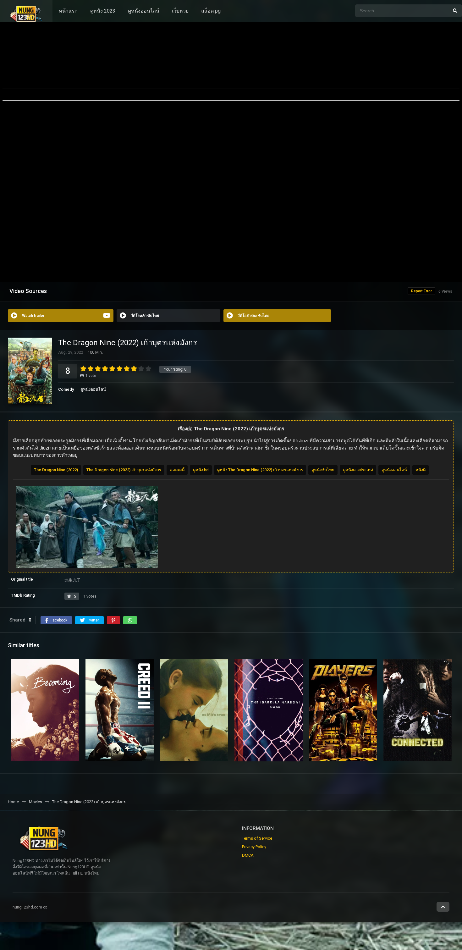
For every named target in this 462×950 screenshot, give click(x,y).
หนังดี (420, 469)
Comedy (66, 389)
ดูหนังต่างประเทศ (358, 469)
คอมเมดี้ (177, 469)
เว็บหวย (180, 11)
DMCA (248, 855)
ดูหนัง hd (201, 469)
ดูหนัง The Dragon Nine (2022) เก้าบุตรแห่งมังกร (260, 469)
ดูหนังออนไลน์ (143, 11)
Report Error (421, 291)
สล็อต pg (211, 11)
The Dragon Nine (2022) (56, 469)
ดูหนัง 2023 (102, 11)
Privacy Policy (254, 846)
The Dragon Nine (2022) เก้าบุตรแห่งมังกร (123, 469)
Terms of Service (257, 838)
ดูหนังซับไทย (322, 469)
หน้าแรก (68, 11)
